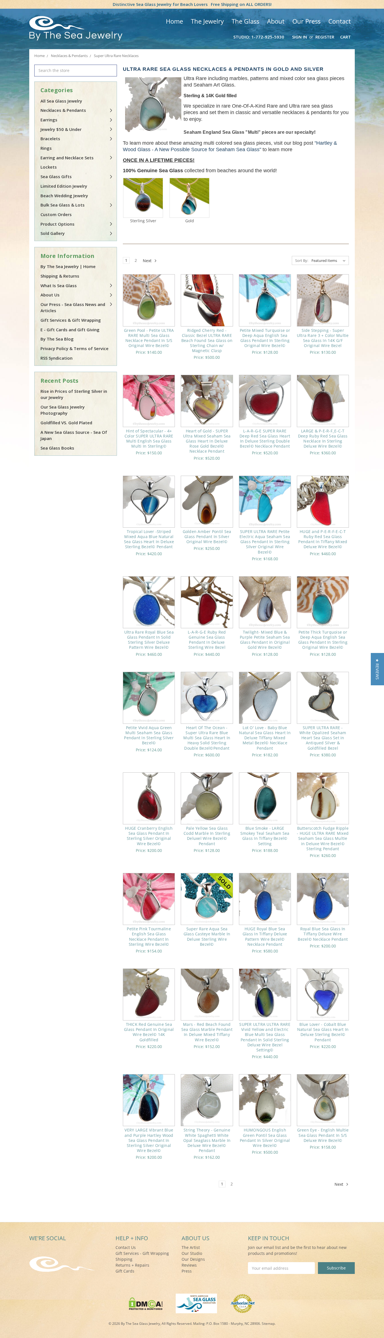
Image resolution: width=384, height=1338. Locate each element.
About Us (50, 295)
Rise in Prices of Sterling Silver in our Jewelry (73, 394)
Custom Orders (56, 214)
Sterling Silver (143, 220)
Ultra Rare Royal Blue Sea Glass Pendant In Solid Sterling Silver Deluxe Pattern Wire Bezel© (149, 639)
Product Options (57, 224)
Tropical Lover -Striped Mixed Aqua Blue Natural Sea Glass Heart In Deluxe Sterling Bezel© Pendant (149, 539)
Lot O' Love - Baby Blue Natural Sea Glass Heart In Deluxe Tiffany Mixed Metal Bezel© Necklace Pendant (265, 738)
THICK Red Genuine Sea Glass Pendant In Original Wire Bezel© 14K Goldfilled (149, 1032)
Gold (189, 220)
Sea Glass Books (57, 448)
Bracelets (50, 138)
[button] (377, 669)
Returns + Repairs (132, 1265)
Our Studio (192, 1253)
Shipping (124, 1259)
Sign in (299, 37)
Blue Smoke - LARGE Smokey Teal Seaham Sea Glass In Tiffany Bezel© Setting (265, 836)
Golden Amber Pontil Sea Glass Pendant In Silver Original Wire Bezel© (207, 536)
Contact (339, 21)
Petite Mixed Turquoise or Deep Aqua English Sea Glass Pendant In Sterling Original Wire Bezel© (265, 338)
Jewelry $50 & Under (61, 129)
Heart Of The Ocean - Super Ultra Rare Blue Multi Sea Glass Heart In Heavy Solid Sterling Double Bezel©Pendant (206, 738)
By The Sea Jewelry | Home (68, 266)
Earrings (48, 120)
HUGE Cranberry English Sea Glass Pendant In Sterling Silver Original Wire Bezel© (149, 836)
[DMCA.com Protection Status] (146, 1303)
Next (148, 260)
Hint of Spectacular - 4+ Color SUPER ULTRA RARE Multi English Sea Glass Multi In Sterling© (149, 438)
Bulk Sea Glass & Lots (62, 205)
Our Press (306, 21)
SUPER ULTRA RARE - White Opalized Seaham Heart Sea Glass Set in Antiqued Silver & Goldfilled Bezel (322, 738)
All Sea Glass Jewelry (61, 101)
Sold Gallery (52, 233)
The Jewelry (207, 21)
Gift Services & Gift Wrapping (70, 320)
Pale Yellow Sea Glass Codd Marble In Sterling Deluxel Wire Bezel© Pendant (207, 836)
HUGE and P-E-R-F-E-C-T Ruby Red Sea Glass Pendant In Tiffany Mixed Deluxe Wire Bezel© (322, 539)
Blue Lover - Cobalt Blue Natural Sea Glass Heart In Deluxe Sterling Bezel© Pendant (323, 1032)
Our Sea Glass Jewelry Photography (62, 410)
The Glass (245, 21)
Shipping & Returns (59, 276)
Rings (46, 148)
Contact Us (126, 1247)
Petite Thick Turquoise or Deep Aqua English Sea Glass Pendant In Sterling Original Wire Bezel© (322, 639)
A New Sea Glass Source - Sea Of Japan (73, 435)
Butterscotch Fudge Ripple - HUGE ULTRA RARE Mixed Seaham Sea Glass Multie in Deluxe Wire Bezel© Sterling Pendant (323, 838)
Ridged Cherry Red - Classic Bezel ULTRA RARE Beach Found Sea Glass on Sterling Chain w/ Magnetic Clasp (206, 340)
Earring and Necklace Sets (67, 157)
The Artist (191, 1247)
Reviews (189, 1265)
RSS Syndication (56, 358)
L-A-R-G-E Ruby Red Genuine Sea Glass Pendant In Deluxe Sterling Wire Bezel (207, 639)
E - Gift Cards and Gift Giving (70, 329)
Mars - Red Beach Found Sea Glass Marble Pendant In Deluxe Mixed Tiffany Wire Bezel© (206, 1032)
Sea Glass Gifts (56, 176)
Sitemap (268, 1323)
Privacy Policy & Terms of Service (74, 348)
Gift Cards (125, 1271)
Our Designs (193, 1259)
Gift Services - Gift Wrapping (142, 1253)
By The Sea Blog (57, 339)
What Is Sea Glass (58, 285)
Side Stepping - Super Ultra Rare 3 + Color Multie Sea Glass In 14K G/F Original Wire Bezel (323, 338)
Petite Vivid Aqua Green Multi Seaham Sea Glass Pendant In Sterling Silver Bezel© (149, 735)
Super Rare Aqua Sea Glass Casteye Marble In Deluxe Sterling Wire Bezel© (207, 936)
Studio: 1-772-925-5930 (258, 37)
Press (187, 1271)
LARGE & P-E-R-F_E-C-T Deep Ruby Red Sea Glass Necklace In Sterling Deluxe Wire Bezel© (323, 438)
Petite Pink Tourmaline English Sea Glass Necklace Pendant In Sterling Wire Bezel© (149, 936)
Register (324, 37)
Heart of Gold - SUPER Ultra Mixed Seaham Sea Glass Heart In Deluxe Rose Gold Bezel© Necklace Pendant (207, 441)
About (275, 21)
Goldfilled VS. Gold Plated (66, 422)
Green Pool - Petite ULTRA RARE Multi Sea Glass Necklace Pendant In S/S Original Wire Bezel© (149, 338)
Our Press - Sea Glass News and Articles (72, 307)
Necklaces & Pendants (63, 110)
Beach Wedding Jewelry (64, 195)
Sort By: (301, 260)
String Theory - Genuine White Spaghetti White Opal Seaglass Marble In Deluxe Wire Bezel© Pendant (207, 1140)
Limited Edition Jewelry (63, 186)
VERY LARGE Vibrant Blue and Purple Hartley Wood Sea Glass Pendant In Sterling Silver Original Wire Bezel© (149, 1140)
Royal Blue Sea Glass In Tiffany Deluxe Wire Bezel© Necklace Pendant (323, 934)
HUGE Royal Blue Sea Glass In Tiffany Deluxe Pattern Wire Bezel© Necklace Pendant (265, 936)
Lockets (48, 167)
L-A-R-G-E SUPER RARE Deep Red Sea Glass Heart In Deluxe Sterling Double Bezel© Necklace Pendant (265, 438)
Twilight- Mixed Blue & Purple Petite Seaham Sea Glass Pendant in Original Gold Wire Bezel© (265, 639)
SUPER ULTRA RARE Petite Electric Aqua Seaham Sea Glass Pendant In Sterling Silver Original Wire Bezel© (265, 542)
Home (174, 21)
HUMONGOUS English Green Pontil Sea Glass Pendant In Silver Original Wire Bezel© (265, 1137)
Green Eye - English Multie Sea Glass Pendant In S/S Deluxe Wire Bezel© (323, 1135)
